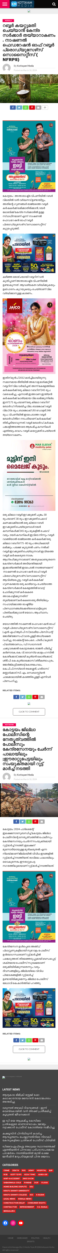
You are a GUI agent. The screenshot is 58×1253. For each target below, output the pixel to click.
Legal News (9, 1199)
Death (15, 1170)
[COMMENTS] (45, 106)
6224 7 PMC (29, 1175)
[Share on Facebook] (13, 106)
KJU (31, 1187)
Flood (44, 1183)
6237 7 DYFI (15, 1175)
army (31, 1170)
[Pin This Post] (32, 106)
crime (6, 1170)
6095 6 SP (42, 1175)
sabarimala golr (12, 1183)
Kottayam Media (25, 65)
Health (46, 1238)
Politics (35, 1238)
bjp (51, 1170)
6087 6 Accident (12, 1179)
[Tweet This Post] (19, 106)
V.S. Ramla (42, 1207)
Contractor (10, 1207)
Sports (30, 1241)
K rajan (40, 1195)
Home (10, 1238)
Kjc (31, 1195)
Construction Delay (14, 1203)
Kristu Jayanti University (16, 1191)
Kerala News (24, 1199)
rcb (5, 1175)
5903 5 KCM (28, 1179)
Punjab (27, 1183)
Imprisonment (27, 1207)
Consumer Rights (36, 1203)
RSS (23, 1170)
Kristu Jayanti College (15, 1195)
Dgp (36, 1183)
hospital (41, 1170)
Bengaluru (9, 1211)
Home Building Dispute (15, 1187)
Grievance (22, 1238)
